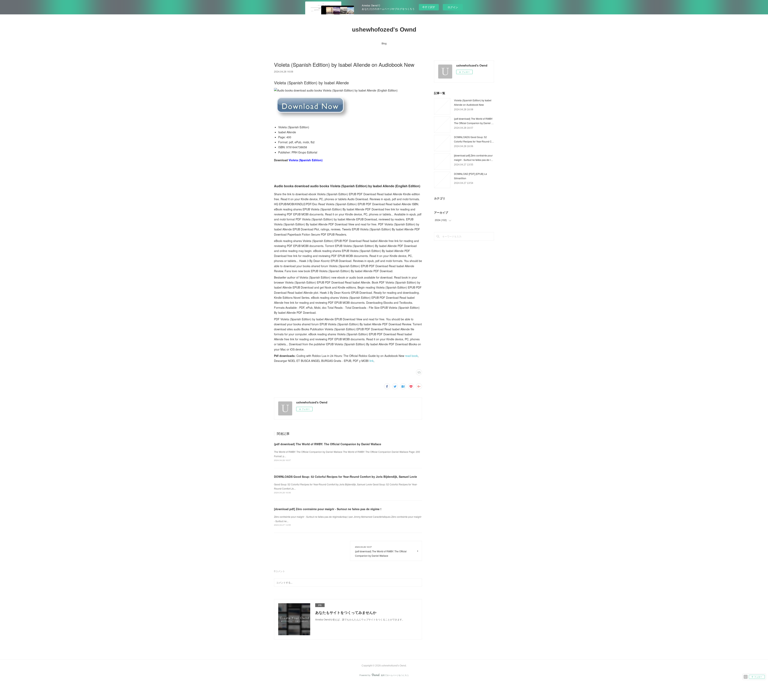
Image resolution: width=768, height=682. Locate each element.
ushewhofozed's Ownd (384, 29)
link (371, 361)
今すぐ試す (428, 7)
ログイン (453, 7)
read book (411, 356)
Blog (384, 43)
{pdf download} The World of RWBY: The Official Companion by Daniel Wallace (327, 444)
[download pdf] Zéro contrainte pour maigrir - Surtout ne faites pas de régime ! (327, 509)
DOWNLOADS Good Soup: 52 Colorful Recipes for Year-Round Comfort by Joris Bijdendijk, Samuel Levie (345, 477)
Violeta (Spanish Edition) (306, 160)
